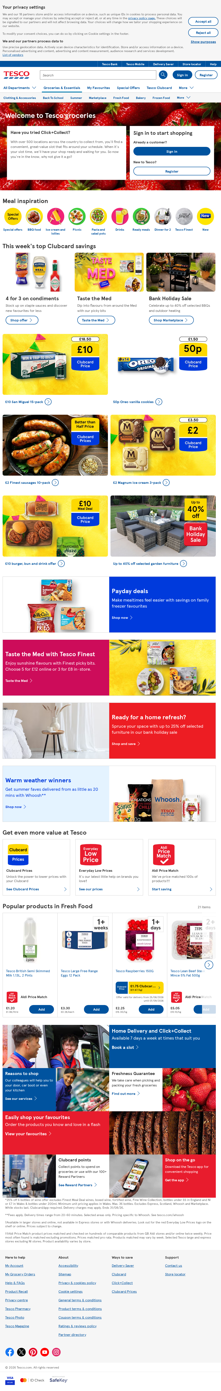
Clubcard (119, 1274)
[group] (30, 965)
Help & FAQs (15, 1282)
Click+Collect (122, 1282)
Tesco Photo (14, 1317)
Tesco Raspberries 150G (134, 970)
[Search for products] (163, 74)
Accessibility (68, 1265)
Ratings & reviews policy (77, 1325)
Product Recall (16, 1291)
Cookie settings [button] (70, 1291)
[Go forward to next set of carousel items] (209, 965)
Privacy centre (16, 1299)
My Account (14, 1265)
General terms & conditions (80, 1299)
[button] (110, 64)
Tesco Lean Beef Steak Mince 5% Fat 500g (187, 973)
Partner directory (72, 1334)
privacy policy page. (142, 18)
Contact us (173, 1265)
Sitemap (64, 1274)
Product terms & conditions (80, 1308)
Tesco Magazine (17, 1325)
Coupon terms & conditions (80, 1317)
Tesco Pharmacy (17, 1308)
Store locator (175, 1274)
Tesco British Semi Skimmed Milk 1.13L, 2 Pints (28, 973)
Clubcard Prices (124, 1291)
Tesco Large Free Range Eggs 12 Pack (79, 973)
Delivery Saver (123, 1265)
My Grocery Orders (20, 1274)
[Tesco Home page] (16, 75)
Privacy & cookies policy (77, 1282)
